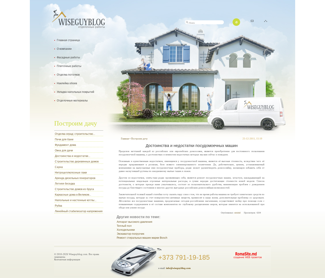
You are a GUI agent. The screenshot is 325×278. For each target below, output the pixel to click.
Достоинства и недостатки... (72, 156)
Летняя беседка (65, 183)
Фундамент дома (65, 145)
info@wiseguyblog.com (178, 268)
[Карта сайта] (265, 21)
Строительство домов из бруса (74, 189)
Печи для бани (64, 139)
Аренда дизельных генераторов (75, 178)
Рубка (58, 205)
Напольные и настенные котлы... (75, 200)
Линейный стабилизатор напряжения (79, 211)
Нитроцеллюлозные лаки (71, 172)
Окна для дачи (64, 150)
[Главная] (236, 25)
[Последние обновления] (252, 21)
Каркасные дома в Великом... (73, 194)
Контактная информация (67, 259)
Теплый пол (124, 225)
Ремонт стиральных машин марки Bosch (142, 237)
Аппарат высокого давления (134, 221)
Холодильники (126, 229)
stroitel (237, 212)
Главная (125, 138)
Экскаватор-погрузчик (130, 233)
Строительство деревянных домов (77, 161)
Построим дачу (139, 138)
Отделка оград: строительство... (75, 133)
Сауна (59, 167)
